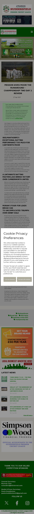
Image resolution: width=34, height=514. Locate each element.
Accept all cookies (24, 279)
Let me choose (10, 279)
